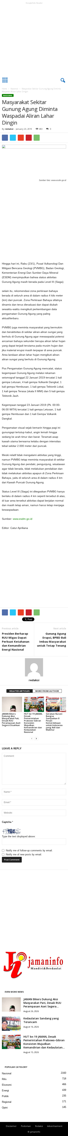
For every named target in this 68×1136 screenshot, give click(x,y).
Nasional (14, 88)
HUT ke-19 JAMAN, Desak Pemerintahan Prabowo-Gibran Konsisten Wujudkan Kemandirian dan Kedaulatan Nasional (33, 722)
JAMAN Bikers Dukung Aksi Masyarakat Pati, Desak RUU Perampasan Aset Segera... (42, 1002)
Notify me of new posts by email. (24, 854)
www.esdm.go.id (22, 518)
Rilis (4, 1079)
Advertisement (54, 1126)
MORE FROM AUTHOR (47, 691)
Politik (5, 1096)
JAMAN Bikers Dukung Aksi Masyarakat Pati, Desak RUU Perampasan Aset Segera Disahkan (11, 719)
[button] (62, 80)
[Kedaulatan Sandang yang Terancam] (11, 1024)
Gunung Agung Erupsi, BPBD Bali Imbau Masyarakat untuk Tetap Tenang (51, 639)
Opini (5, 1107)
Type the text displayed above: (19, 836)
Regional (6, 1101)
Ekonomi (7, 1084)
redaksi (9, 128)
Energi (5, 1090)
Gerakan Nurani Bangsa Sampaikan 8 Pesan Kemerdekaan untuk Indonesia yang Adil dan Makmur (54, 721)
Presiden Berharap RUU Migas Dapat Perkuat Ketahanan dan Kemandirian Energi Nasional (15, 641)
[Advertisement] (34, 40)
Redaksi (39, 1126)
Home (4, 88)
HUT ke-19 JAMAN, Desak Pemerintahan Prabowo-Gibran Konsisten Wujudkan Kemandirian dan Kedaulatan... (44, 1042)
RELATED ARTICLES (19, 691)
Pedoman (26, 1126)
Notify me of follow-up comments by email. (29, 850)
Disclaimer (11, 1126)
